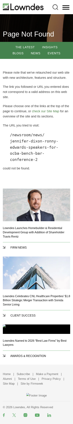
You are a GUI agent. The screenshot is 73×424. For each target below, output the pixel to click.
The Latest (25, 47)
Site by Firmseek (32, 383)
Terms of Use (27, 379)
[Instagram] (25, 415)
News (35, 53)
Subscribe (23, 374)
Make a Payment (47, 374)
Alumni (7, 379)
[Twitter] (14, 415)
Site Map (9, 383)
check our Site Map (45, 111)
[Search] (55, 7)
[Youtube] (37, 415)
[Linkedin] (49, 415)
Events (54, 53)
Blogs (18, 53)
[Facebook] (4, 415)
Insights (50, 47)
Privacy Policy (51, 379)
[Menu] (66, 7)
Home (7, 374)
